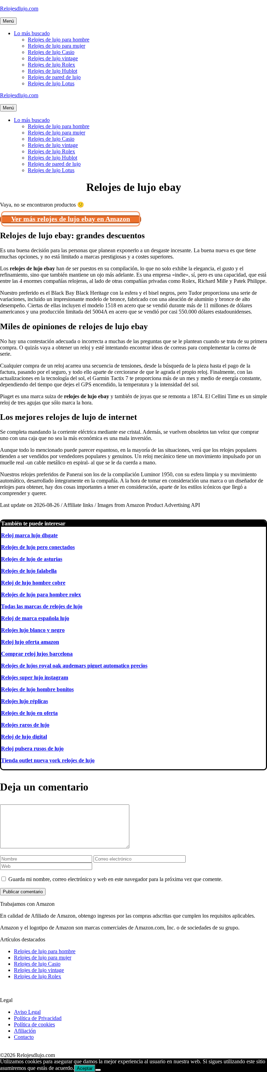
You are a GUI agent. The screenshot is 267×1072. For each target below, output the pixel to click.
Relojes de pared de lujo (54, 77)
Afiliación (25, 1031)
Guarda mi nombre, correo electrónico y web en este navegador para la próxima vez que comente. (115, 879)
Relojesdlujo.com (19, 8)
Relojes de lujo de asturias (31, 559)
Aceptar (84, 1068)
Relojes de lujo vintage (53, 58)
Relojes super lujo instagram (34, 677)
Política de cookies (34, 1024)
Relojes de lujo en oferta (29, 713)
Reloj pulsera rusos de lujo (32, 748)
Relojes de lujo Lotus (51, 83)
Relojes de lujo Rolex (51, 65)
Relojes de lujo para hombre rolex (41, 594)
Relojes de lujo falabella (29, 571)
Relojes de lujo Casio (51, 52)
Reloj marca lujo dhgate (29, 535)
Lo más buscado (32, 33)
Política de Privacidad (38, 1018)
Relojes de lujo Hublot (52, 71)
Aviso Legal (27, 1012)
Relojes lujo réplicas (24, 701)
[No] (98, 1070)
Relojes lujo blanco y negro (33, 630)
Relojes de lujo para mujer (56, 46)
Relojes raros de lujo (25, 725)
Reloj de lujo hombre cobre (33, 583)
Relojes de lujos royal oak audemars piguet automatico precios (74, 666)
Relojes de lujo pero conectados (38, 547)
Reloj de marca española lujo (35, 618)
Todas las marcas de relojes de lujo (41, 606)
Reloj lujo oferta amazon (30, 642)
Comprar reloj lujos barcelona (37, 654)
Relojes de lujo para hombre (58, 40)
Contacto (24, 1037)
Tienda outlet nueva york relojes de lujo (48, 760)
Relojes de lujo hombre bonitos (37, 689)
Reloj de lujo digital (24, 737)
